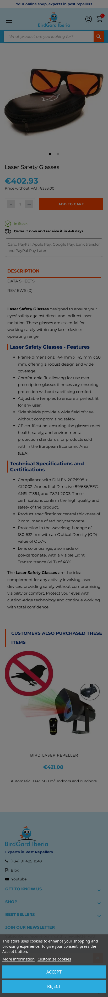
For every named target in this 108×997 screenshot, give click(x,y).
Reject (54, 986)
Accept (54, 972)
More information (18, 959)
